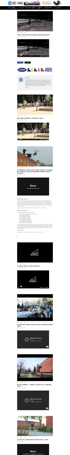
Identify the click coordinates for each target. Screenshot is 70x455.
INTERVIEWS (28, 7)
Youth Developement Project (40, 232)
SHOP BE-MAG (40, 8)
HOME (9, 7)
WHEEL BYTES (13, 8)
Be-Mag (18, 36)
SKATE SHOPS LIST (48, 8)
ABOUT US (34, 8)
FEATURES (21, 7)
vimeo (24, 232)
